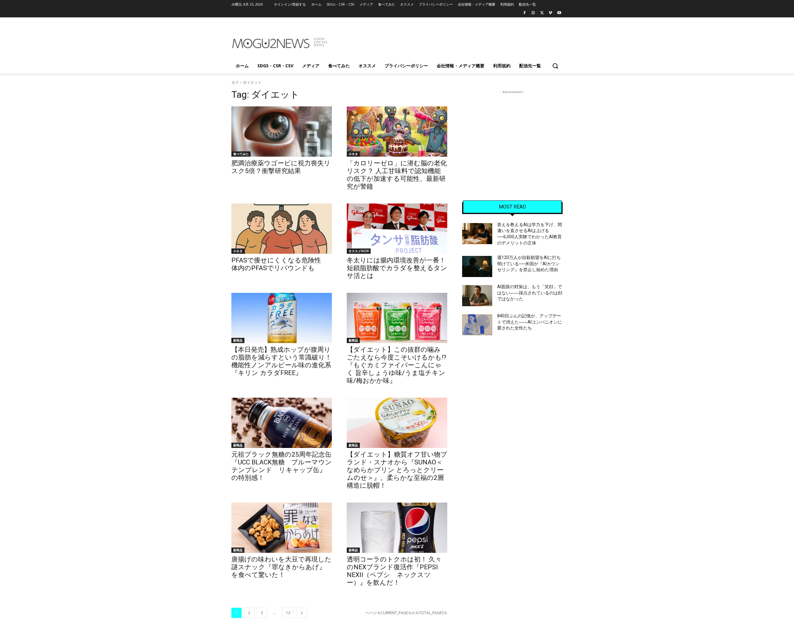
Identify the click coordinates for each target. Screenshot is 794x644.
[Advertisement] (443, 40)
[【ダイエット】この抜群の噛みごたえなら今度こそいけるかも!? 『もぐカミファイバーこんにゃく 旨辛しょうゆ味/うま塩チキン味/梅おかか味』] (397, 318)
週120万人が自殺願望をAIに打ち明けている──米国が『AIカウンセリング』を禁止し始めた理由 (529, 263)
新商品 (238, 340)
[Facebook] (524, 13)
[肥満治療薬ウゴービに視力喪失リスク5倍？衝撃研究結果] (281, 131)
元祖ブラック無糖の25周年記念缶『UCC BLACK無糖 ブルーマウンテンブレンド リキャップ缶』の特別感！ (281, 466)
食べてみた (241, 154)
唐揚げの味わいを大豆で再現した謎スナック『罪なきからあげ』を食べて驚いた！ (281, 567)
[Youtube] (559, 13)
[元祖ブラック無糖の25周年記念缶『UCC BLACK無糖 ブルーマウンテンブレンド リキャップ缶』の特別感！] (281, 423)
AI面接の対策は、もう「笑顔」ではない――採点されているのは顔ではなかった (529, 292)
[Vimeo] (550, 13)
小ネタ (353, 154)
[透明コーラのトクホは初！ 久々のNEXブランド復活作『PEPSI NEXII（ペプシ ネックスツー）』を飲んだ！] (397, 528)
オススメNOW (359, 251)
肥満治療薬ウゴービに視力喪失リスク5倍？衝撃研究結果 (281, 167)
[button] (555, 65)
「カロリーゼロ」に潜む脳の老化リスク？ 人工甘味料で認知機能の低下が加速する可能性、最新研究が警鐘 (397, 174)
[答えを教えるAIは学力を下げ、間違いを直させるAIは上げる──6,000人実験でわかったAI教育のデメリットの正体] (477, 233)
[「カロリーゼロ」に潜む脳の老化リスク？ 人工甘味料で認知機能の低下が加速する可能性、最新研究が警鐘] (397, 131)
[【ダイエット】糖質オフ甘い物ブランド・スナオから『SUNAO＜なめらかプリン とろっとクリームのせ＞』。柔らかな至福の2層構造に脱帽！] (397, 423)
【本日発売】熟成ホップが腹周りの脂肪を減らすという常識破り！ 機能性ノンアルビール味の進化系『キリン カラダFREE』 (281, 361)
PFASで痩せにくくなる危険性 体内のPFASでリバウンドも (279, 264)
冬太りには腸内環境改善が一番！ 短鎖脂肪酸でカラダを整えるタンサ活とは (399, 268)
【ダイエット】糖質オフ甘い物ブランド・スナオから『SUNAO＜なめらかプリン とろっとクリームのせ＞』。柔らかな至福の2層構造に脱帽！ (397, 470)
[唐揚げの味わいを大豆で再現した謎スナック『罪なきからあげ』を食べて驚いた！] (281, 528)
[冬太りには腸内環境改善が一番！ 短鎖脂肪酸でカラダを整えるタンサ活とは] (397, 228)
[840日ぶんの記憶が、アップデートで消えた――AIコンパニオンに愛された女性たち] (477, 324)
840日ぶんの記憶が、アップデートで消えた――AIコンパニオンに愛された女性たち (529, 321)
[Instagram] (533, 13)
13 (288, 612)
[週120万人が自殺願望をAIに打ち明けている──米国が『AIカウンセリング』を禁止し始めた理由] (477, 266)
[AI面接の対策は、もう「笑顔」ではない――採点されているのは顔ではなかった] (477, 295)
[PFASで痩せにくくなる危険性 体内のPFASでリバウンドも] (281, 228)
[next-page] (302, 613)
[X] (542, 13)
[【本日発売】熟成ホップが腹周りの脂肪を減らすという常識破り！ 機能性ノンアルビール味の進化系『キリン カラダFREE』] (281, 318)
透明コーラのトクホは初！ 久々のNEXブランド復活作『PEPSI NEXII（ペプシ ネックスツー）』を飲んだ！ (394, 571)
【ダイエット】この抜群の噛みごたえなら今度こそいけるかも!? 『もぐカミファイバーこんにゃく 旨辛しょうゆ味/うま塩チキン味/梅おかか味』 (396, 365)
